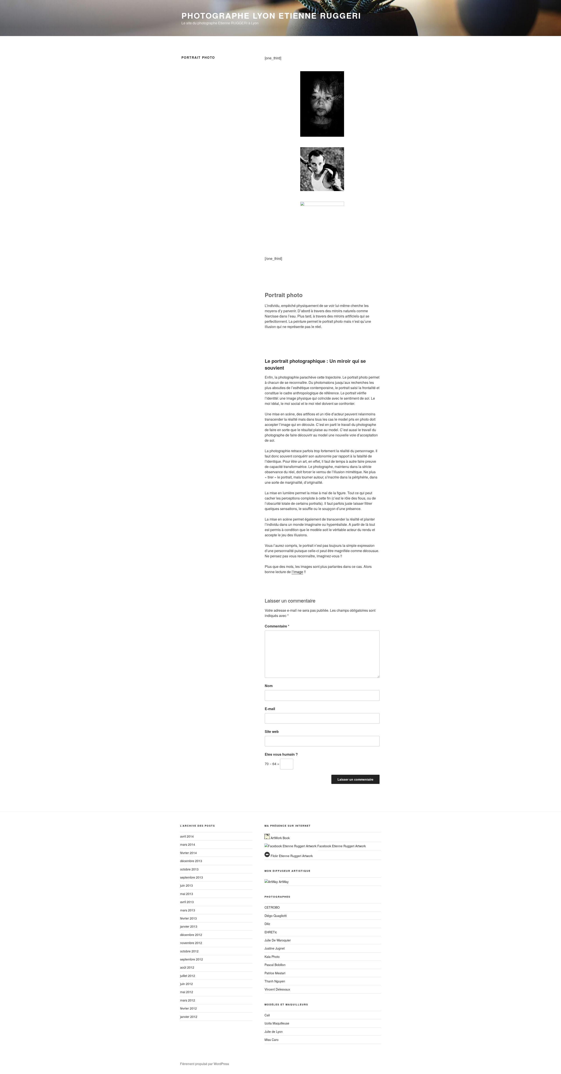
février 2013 (188, 918)
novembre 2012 (191, 943)
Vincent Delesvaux (277, 989)
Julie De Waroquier (278, 940)
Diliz (267, 924)
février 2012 (188, 1008)
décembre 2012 (191, 934)
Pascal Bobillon (275, 964)
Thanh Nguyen (275, 981)
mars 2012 (187, 1000)
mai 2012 (186, 992)
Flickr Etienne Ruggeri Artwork (291, 856)
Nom (269, 685)
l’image (297, 571)
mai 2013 (186, 893)
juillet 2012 (187, 975)
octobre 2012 (189, 951)
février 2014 (188, 853)
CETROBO (272, 907)
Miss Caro (272, 1039)
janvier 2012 (188, 1016)
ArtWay (283, 881)
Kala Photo (272, 956)
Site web (272, 731)
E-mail (270, 708)
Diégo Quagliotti (276, 915)
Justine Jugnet (275, 948)
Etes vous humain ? (281, 754)
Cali (267, 1015)
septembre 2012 (191, 959)
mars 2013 (187, 910)
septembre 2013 (191, 877)
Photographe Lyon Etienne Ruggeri (271, 15)
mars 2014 (187, 844)
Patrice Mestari (275, 973)
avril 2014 (187, 836)
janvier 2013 (188, 926)
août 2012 (187, 967)
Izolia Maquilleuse (277, 1023)
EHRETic (271, 932)
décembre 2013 (191, 861)
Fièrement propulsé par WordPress (204, 1064)
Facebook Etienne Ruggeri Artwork (341, 846)
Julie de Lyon (274, 1031)
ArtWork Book (280, 838)
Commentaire (277, 626)
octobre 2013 (189, 869)
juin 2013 (186, 885)
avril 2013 (187, 902)
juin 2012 (186, 984)
